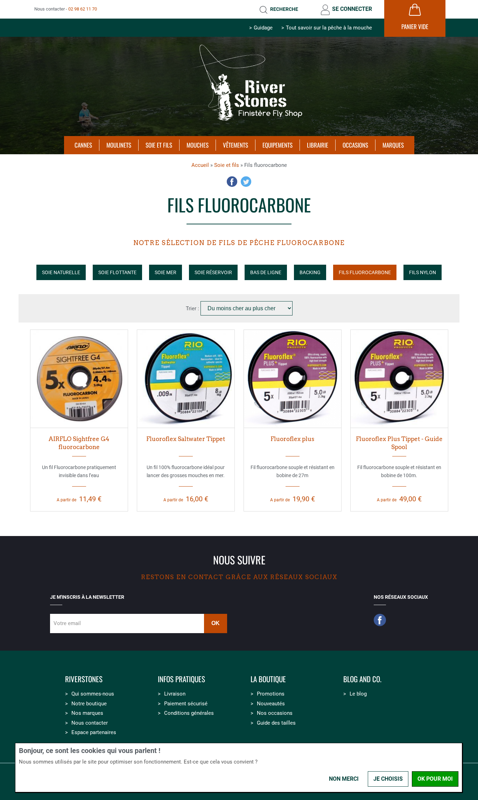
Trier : (193, 308)
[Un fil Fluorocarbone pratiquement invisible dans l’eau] (79, 378)
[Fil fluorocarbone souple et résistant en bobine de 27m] (292, 378)
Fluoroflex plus (292, 438)
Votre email (67, 623)
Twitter (246, 181)
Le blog (358, 694)
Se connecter (352, 9)
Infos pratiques (181, 679)
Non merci (344, 778)
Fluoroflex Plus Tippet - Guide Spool (399, 442)
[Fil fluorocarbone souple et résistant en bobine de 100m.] (399, 378)
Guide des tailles (276, 723)
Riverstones (84, 679)
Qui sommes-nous (92, 694)
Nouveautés (271, 703)
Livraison (174, 694)
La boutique (268, 679)
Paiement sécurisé (186, 703)
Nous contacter (89, 723)
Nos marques (87, 713)
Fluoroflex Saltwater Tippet (185, 438)
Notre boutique (89, 703)
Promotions (270, 694)
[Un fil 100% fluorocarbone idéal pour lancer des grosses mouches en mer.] (185, 378)
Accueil (200, 165)
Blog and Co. (362, 679)
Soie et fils (226, 165)
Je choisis (388, 778)
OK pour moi (435, 778)
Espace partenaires (93, 732)
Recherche (284, 9)
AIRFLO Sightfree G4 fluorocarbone (79, 442)
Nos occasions (275, 713)
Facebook (232, 181)
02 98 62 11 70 (82, 9)
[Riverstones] (239, 124)
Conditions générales (189, 713)
